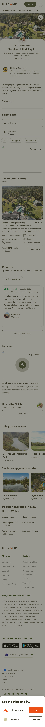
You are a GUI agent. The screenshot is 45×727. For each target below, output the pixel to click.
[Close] (22, 363)
